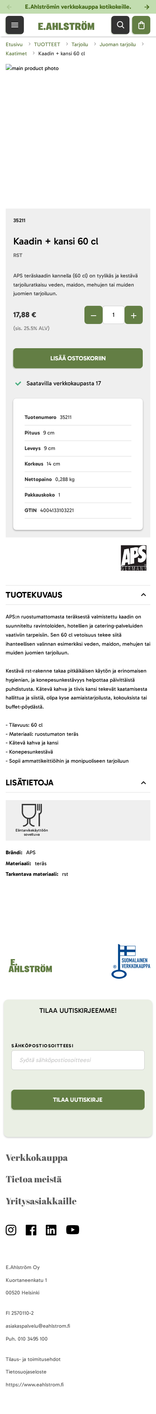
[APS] (134, 559)
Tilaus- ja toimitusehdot (33, 1359)
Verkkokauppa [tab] (37, 1157)
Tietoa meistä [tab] (34, 1179)
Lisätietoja (29, 782)
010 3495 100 (33, 1339)
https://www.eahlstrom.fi (35, 1384)
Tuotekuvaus (34, 595)
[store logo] (30, 972)
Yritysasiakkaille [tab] (41, 1201)
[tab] (78, 595)
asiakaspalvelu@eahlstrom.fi (38, 1326)
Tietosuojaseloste (26, 1372)
